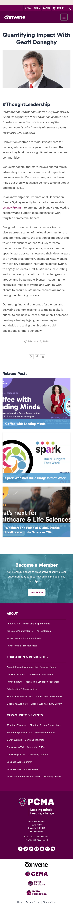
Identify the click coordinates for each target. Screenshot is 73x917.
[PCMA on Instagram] (36, 848)
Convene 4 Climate (34, 739)
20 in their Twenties (16, 725)
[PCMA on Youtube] (42, 848)
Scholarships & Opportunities (22, 689)
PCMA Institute (14, 681)
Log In (61, 8)
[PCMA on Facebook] (20, 848)
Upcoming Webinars (17, 703)
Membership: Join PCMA (19, 732)
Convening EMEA (35, 747)
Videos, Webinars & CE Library (46, 703)
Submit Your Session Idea (20, 696)
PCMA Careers (43, 631)
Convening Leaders (38, 754)
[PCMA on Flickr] (47, 848)
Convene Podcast (16, 674)
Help (19, 902)
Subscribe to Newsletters (49, 696)
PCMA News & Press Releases (22, 645)
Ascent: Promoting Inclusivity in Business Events (32, 667)
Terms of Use (49, 902)
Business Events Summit (19, 761)
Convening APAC (15, 747)
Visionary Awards (52, 776)
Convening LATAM (16, 754)
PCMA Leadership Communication (24, 638)
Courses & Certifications (40, 674)
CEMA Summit (14, 739)
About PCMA (13, 623)
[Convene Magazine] (15, 17)
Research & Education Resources (42, 681)
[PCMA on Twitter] (25, 848)
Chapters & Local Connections (45, 725)
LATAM (46, 8)
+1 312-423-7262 (33, 840)
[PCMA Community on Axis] (52, 848)
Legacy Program (13, 207)
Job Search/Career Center (20, 631)
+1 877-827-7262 (32, 836)
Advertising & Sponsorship (36, 623)
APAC (28, 8)
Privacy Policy (32, 902)
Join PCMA (36, 592)
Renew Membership (45, 732)
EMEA (37, 8)
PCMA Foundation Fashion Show (23, 776)
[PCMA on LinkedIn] (31, 848)
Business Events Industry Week (23, 769)
